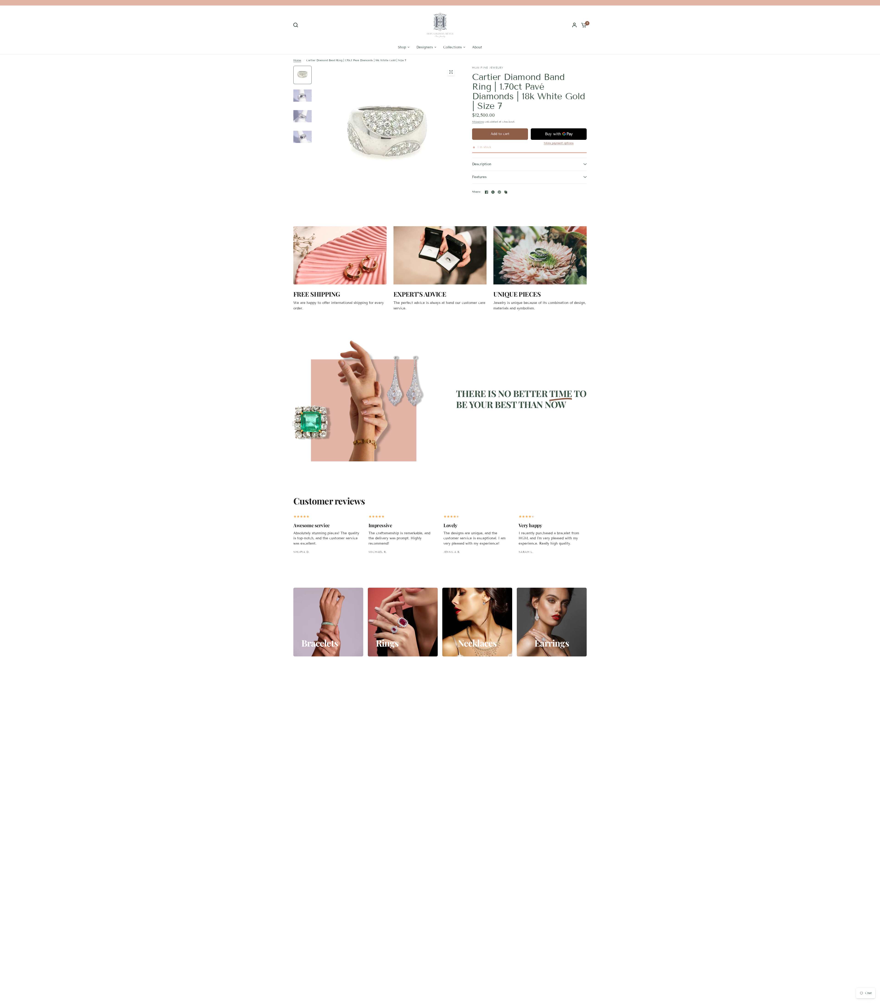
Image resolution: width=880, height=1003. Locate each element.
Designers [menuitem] (424, 47)
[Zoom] (451, 72)
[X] (493, 192)
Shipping (478, 121)
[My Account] (574, 25)
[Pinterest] (499, 192)
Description (481, 164)
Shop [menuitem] (402, 47)
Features (479, 177)
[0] (583, 25)
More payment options (559, 143)
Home (297, 60)
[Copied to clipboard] (506, 192)
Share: (476, 191)
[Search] (296, 25)
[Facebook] (486, 192)
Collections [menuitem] (452, 47)
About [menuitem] (477, 47)
